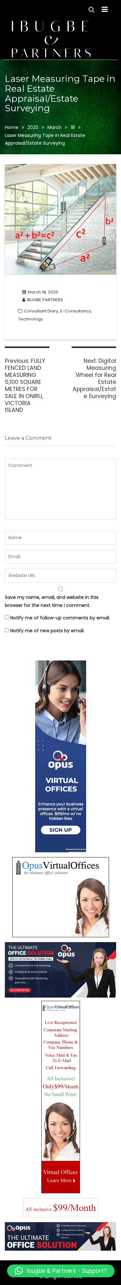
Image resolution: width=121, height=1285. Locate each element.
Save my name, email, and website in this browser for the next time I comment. (51, 601)
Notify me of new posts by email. (47, 630)
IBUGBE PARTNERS (45, 300)
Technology (30, 319)
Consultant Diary (41, 311)
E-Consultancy (75, 311)
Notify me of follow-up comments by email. (60, 618)
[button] (61, 1270)
